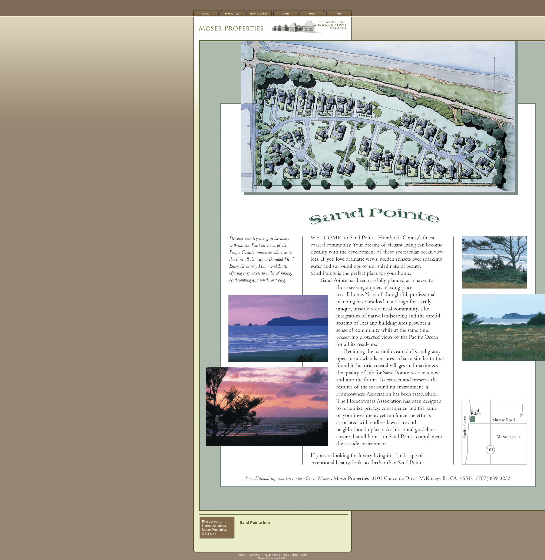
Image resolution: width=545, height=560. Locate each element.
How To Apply (258, 13)
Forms (285, 13)
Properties (232, 13)
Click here (209, 533)
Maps (312, 13)
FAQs (338, 13)
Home (205, 13)
